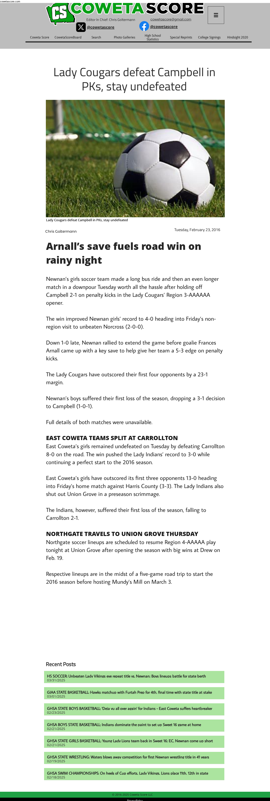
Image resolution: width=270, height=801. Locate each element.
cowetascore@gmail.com (170, 19)
